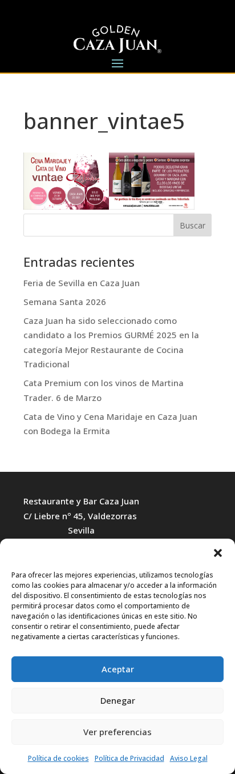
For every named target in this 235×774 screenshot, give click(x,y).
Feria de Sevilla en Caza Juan (81, 282)
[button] (218, 553)
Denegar (117, 700)
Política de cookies (58, 758)
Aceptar (118, 669)
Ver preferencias (117, 731)
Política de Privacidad (129, 758)
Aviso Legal (189, 758)
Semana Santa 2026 (64, 301)
